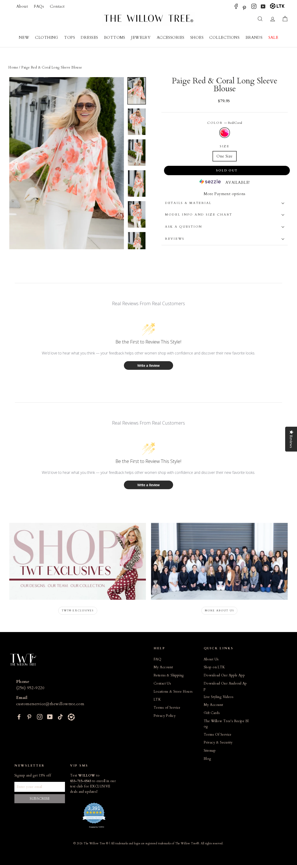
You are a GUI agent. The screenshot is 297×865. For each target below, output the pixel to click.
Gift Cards (212, 713)
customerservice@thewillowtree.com (50, 704)
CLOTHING (46, 37)
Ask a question (183, 227)
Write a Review (148, 365)
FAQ (157, 659)
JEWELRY (141, 37)
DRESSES (89, 37)
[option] (66, 163)
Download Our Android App (225, 686)
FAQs (39, 6)
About (22, 6)
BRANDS (254, 37)
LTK (157, 699)
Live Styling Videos (218, 697)
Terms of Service (167, 707)
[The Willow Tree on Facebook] (236, 7)
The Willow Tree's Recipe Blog (226, 724)
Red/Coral (225, 132)
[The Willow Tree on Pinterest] (244, 7)
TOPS (69, 37)
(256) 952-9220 (30, 688)
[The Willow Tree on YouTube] (263, 7)
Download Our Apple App (224, 675)
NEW (24, 37)
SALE (273, 37)
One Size (224, 156)
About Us (211, 659)
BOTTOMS (114, 37)
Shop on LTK (214, 667)
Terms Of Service (218, 734)
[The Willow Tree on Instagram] (253, 7)
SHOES (196, 37)
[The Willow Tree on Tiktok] (60, 716)
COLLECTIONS (224, 37)
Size (224, 146)
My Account (163, 667)
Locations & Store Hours (173, 691)
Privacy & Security (218, 742)
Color (224, 123)
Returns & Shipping (169, 675)
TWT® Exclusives (78, 610)
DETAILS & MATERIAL (188, 203)
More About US (219, 610)
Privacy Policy (165, 716)
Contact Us (162, 683)
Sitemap (210, 750)
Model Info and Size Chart (198, 215)
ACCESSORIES (170, 37)
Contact (57, 6)
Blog (207, 759)
